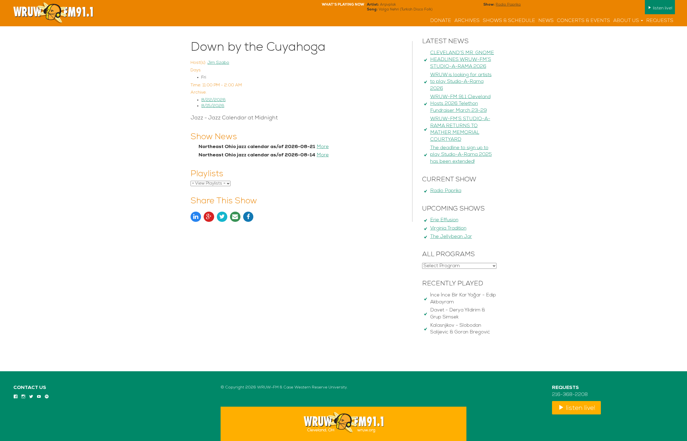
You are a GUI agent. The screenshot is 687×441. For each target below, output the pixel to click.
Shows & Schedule (509, 21)
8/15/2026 (212, 106)
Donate (440, 21)
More (323, 147)
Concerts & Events (583, 21)
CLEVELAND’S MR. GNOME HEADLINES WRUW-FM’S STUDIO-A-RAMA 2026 (462, 60)
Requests (659, 21)
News (546, 21)
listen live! (662, 8)
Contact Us (29, 387)
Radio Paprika (508, 4)
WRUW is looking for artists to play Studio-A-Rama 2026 (461, 82)
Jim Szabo (218, 63)
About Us (626, 21)
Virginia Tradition (448, 228)
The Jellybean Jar (451, 236)
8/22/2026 (213, 100)
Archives (467, 21)
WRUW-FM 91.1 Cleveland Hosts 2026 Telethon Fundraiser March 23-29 (460, 104)
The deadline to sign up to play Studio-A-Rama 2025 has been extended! (461, 155)
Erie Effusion (444, 220)
